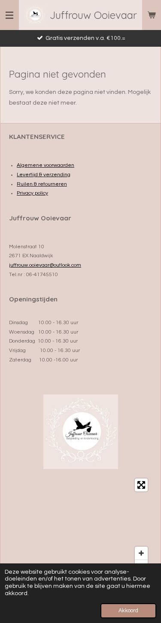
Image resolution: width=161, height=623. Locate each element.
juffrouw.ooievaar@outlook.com (45, 265)
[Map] (80, 525)
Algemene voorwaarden (45, 165)
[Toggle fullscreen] (141, 485)
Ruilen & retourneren (42, 184)
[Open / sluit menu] (9, 15)
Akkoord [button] (128, 611)
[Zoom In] (141, 553)
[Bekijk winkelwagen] (151, 15)
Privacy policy (32, 193)
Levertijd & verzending (43, 175)
